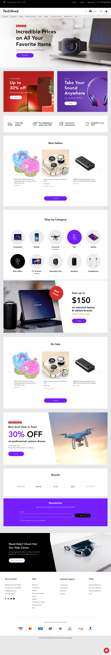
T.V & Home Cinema (38, 602)
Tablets (34, 590)
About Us (63, 591)
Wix (70, 638)
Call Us (103, 2)
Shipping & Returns (95, 585)
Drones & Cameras (38, 593)
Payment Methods (95, 591)
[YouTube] (14, 599)
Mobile (34, 599)
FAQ (90, 594)
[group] (55, 170)
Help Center (64, 588)
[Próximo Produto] (101, 170)
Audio (34, 596)
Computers (35, 588)
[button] (106, 11)
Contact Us (63, 585)
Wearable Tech (37, 605)
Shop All (34, 585)
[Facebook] (6, 599)
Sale (33, 608)
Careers (62, 594)
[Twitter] (11, 599)
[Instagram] (8, 599)
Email (22, 512)
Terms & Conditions (95, 588)
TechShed (10, 11)
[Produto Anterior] (10, 170)
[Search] (86, 11)
